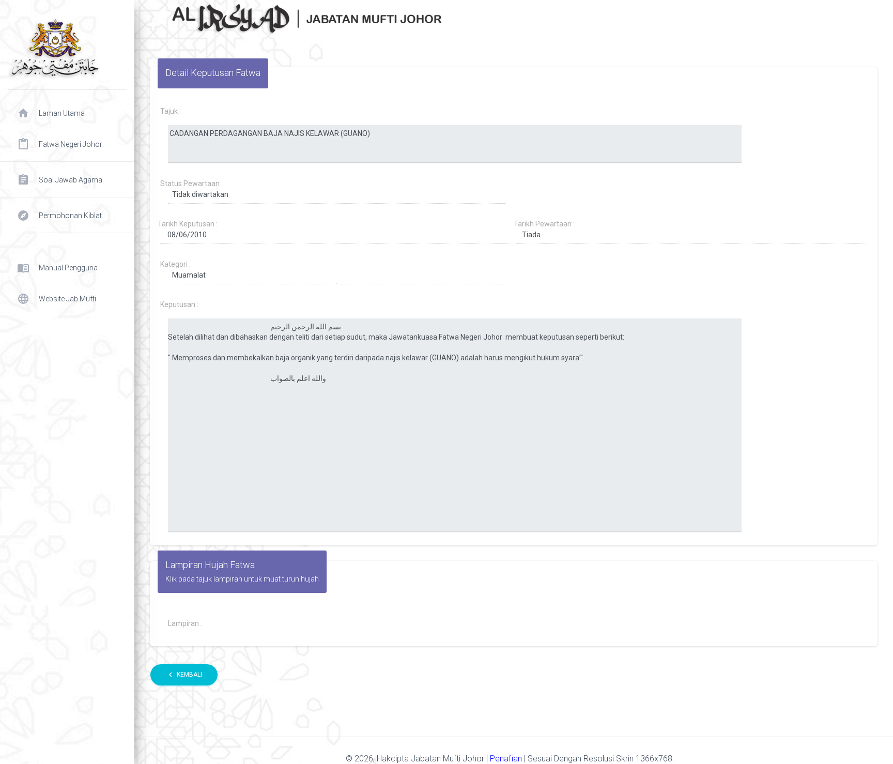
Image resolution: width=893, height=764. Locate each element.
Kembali (184, 674)
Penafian (507, 758)
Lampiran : (185, 623)
